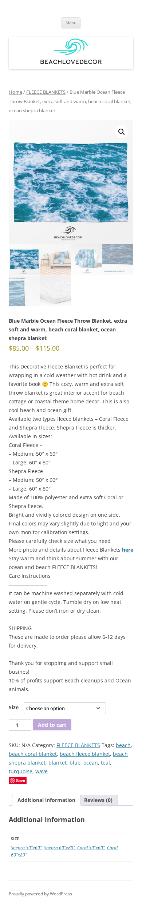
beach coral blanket (33, 753)
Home (15, 92)
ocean (90, 762)
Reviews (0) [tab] (98, 800)
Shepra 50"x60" (26, 847)
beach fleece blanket (85, 753)
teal (105, 762)
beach (123, 745)
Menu (71, 22)
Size (14, 707)
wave (41, 771)
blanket (57, 762)
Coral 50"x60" (91, 847)
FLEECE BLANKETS (46, 92)
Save (20, 780)
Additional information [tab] (46, 800)
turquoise (20, 771)
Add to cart (52, 724)
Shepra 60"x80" (59, 847)
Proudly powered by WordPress (40, 894)
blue (75, 762)
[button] (121, 131)
